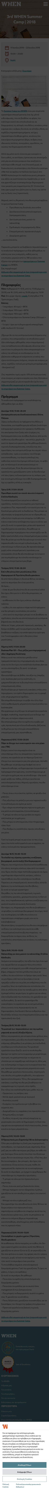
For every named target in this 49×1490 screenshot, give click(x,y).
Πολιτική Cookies (6, 1485)
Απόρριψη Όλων (24, 1472)
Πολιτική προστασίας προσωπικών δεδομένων (28, 1485)
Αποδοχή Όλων (24, 1465)
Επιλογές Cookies (24, 1479)
